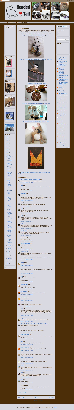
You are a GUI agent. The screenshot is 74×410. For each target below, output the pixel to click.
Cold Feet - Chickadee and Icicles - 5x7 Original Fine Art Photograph (33, 59)
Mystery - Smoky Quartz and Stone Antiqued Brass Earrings (33, 35)
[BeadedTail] (57, 32)
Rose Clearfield (24, 230)
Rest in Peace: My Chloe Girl (63, 127)
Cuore (48, 121)
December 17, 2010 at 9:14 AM (27, 273)
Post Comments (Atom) (38, 400)
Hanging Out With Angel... (9, 219)
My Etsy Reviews (24, 22)
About (11, 22)
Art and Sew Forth (24, 251)
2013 (8, 150)
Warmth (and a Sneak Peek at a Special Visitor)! (9, 232)
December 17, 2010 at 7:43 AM (27, 249)
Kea (21, 202)
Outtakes (8, 207)
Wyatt (22, 276)
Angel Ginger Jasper (25, 334)
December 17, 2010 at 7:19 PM (27, 382)
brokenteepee (24, 297)
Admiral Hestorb (24, 291)
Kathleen (22, 365)
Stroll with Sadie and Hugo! (9, 213)
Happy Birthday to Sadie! (9, 203)
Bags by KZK (61, 117)
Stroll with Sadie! (9, 195)
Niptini (58, 33)
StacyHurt (40, 145)
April (8, 255)
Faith (22, 341)
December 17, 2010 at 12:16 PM (27, 338)
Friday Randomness (62, 80)
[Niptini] (57, 34)
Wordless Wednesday (9, 164)
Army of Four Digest (62, 110)
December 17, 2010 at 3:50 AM (27, 200)
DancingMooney (47, 103)
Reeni (22, 372)
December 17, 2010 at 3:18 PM (27, 350)
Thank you (60, 133)
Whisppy (22, 262)
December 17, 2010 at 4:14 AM (27, 206)
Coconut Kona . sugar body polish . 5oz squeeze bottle (32, 103)
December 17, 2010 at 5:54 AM (27, 213)
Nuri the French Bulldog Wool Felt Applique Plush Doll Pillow (34, 121)
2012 (8, 152)
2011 (8, 153)
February (9, 258)
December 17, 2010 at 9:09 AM (27, 265)
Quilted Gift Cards (33, 145)
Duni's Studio (61, 98)
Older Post (51, 397)
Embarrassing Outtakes (62, 59)
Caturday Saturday (62, 77)
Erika (22, 215)
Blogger (55, 407)
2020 (8, 140)
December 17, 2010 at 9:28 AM (27, 288)
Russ (22, 185)
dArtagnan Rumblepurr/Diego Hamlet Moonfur (30, 179)
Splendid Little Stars (25, 347)
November (9, 245)
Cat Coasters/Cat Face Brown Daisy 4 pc (34, 83)
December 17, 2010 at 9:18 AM (27, 281)
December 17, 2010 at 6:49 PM (27, 370)
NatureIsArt (49, 59)
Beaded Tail (23, 172)
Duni (21, 208)
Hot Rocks (23, 223)
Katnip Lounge (24, 302)
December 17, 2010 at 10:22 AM (27, 315)
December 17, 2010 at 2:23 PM (27, 344)
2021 (8, 139)
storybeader (23, 318)
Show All (67, 147)
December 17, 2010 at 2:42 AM (27, 190)
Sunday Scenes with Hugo (9, 210)
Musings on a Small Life (63, 79)
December (9, 156)
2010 (8, 155)
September (9, 248)
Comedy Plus (61, 120)
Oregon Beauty (9, 193)
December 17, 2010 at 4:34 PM (27, 357)
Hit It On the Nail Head (62, 91)
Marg (22, 308)
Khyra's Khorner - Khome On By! (62, 72)
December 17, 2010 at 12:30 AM (27, 182)
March (9, 257)
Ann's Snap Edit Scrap (63, 61)
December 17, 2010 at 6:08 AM (27, 221)
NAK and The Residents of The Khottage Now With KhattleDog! (34, 323)
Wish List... (9, 237)
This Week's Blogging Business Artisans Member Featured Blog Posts (63, 144)
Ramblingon (61, 87)
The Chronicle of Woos (63, 102)
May (8, 254)
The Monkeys (23, 193)
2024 (8, 136)
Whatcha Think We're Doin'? (8, 182)
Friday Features (42, 172)
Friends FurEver (62, 68)
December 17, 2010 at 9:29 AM (27, 294)
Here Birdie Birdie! (9, 200)
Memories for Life (24, 284)
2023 (8, 137)
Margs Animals (61, 113)
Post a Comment (22, 392)
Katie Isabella (61, 90)
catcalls (44, 83)
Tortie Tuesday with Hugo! (9, 226)
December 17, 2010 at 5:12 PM (27, 363)
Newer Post (21, 397)
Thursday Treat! (9, 240)
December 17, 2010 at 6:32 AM (27, 235)
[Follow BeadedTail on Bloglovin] (62, 26)
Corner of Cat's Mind (63, 139)
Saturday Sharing (61, 73)
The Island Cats (24, 359)
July (8, 251)
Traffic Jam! (60, 118)
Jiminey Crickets (61, 88)
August (9, 249)
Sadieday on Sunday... (9, 173)
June (8, 252)
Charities (16, 22)
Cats (59, 130)
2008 (8, 263)
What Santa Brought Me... (9, 170)
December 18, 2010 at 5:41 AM (27, 389)
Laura (22, 379)
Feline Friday (61, 121)
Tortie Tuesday (9, 167)
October (9, 246)
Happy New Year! (61, 111)
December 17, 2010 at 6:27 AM (27, 228)
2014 (8, 149)
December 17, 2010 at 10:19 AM (27, 306)
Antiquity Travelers (62, 123)
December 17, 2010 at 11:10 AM (27, 321)
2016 (8, 146)
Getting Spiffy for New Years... (9, 161)
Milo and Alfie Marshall (25, 243)
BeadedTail (48, 35)
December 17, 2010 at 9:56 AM (27, 300)
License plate (61, 62)
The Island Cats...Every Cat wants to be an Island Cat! (63, 83)
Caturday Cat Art (61, 69)
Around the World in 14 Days (63, 124)
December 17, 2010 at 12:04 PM (27, 331)
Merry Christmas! (9, 175)
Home (7, 22)
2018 (8, 143)
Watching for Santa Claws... (9, 178)
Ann (21, 352)
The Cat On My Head (62, 64)
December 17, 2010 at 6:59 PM (27, 377)
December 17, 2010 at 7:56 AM (27, 259)
